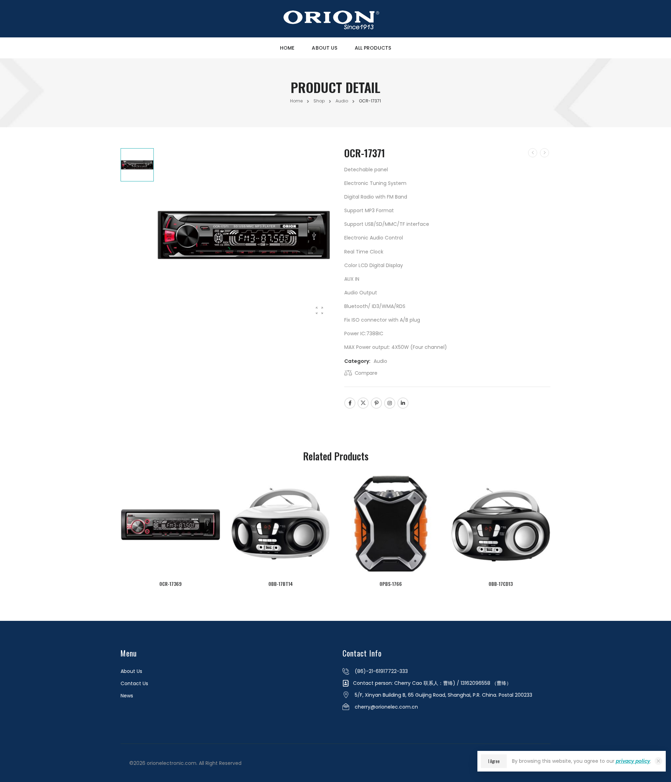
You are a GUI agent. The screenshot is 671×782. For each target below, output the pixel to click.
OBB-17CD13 (501, 583)
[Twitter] (363, 403)
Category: (357, 361)
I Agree (494, 761)
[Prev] (533, 153)
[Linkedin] (403, 403)
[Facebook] (349, 403)
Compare (366, 373)
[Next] (544, 153)
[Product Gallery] (319, 311)
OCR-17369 (170, 583)
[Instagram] (389, 403)
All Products (373, 47)
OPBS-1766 (391, 583)
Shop (319, 101)
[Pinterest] (376, 403)
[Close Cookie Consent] (658, 761)
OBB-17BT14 (280, 583)
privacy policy (633, 761)
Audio (342, 101)
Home (287, 47)
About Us (324, 47)
